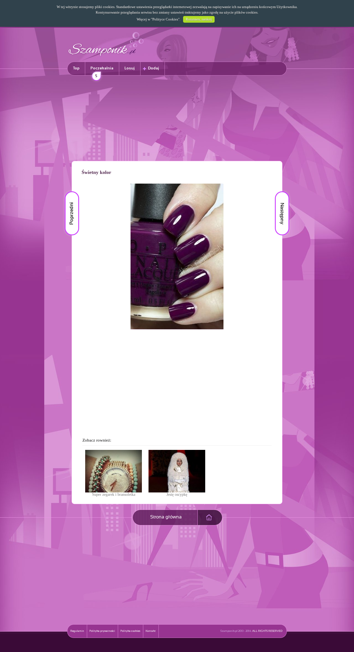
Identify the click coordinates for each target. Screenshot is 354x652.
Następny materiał (278, 191)
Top (76, 68)
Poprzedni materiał (68, 191)
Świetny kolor (96, 172)
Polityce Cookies (165, 19)
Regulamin (77, 631)
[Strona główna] (106, 57)
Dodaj (153, 68)
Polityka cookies (130, 631)
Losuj (129, 68)
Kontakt (150, 631)
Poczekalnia (101, 71)
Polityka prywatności (102, 631)
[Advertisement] (177, 119)
